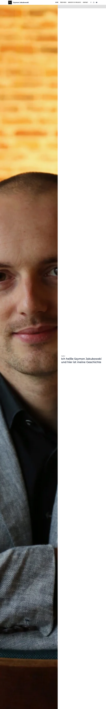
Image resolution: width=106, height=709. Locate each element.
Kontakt (85, 2)
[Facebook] (91, 2)
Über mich (63, 2)
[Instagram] (94, 2)
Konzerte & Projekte (74, 2)
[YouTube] (96, 2)
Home (56, 2)
